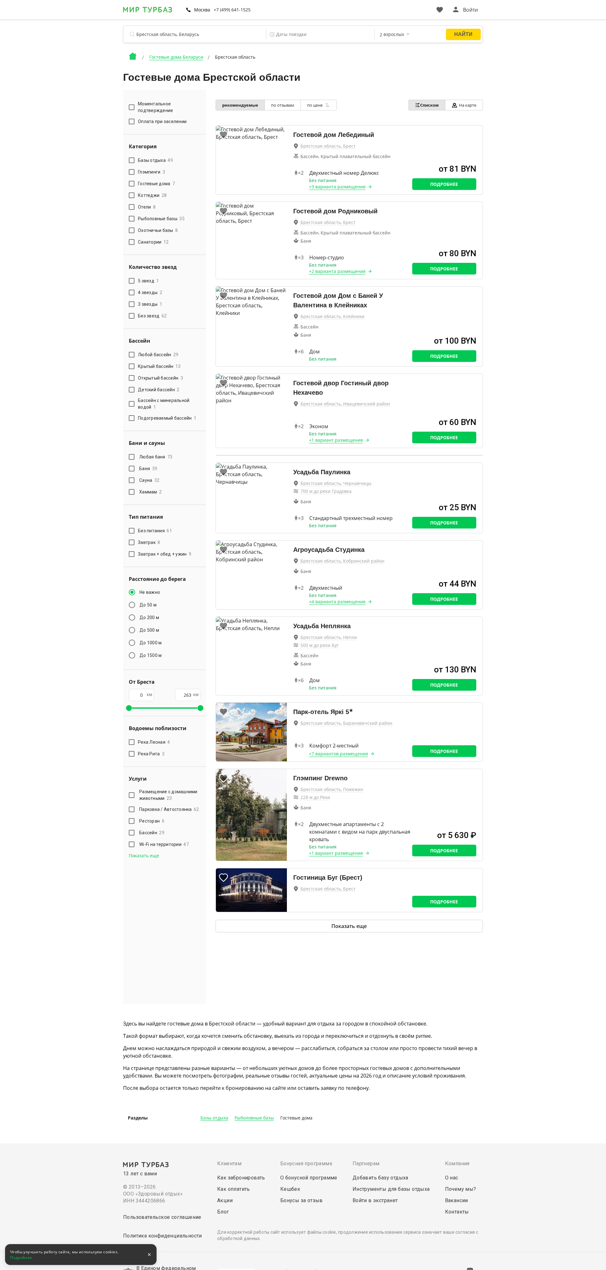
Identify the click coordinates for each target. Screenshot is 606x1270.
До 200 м (149, 617)
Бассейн (151, 832)
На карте (467, 105)
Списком (429, 105)
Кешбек (290, 1189)
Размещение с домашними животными (168, 795)
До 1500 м (151, 655)
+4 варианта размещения (337, 602)
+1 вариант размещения (336, 440)
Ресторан (151, 821)
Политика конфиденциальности (162, 1236)
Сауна (149, 480)
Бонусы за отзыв (301, 1200)
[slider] (129, 708)
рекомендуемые (240, 105)
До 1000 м (151, 642)
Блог (223, 1212)
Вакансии (456, 1200)
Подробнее (444, 184)
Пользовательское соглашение (162, 1217)
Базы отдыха (214, 1118)
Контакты (457, 1212)
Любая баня (156, 456)
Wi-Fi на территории (164, 844)
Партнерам (366, 1164)
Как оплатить (233, 1189)
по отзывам (282, 105)
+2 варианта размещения (337, 271)
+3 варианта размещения (337, 187)
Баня (148, 468)
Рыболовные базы (254, 1118)
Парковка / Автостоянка (169, 809)
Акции (225, 1200)
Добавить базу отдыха (380, 1178)
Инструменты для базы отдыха (391, 1189)
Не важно (150, 592)
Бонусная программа (306, 1164)
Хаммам (150, 491)
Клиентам (229, 1164)
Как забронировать (241, 1178)
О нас (451, 1178)
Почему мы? (460, 1189)
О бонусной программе (308, 1178)
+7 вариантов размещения (338, 754)
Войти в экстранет (375, 1200)
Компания (457, 1164)
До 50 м (148, 604)
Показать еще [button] (144, 856)
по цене (315, 105)
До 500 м (149, 630)
